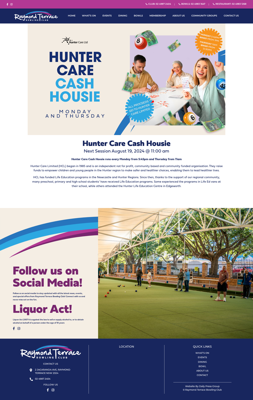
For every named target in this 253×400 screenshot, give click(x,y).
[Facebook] (7, 4)
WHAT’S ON (89, 16)
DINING (122, 16)
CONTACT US (231, 16)
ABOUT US (178, 16)
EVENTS (107, 16)
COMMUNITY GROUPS (204, 16)
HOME (71, 16)
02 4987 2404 (42, 379)
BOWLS (138, 16)
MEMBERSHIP (157, 16)
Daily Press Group (209, 386)
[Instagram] (11, 4)
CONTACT (202, 375)
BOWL (202, 366)
